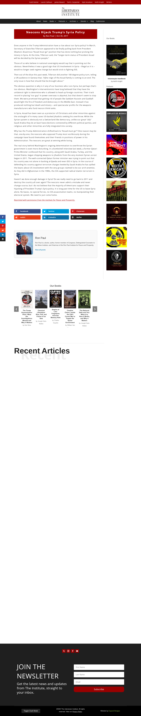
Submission (100, 21)
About (38, 21)
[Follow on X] (64, 651)
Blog (92, 21)
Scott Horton (33, 2)
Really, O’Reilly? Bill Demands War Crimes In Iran (70, 620)
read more (70, 449)
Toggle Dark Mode (31, 711)
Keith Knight (99, 2)
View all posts (40, 250)
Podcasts (62, 21)
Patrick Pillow (67, 535)
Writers (109, 2)
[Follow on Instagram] (68, 651)
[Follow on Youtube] (77, 651)
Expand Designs (114, 711)
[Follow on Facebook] (72, 651)
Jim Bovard (66, 445)
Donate (83, 21)
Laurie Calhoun (46, 2)
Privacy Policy (77, 711)
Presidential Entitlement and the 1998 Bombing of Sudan (70, 441)
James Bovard (60, 2)
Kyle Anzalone (87, 2)
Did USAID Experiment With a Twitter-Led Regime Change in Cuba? (70, 530)
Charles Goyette (67, 625)
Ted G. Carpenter (73, 2)
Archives (73, 21)
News (45, 21)
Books (52, 21)
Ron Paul (50, 36)
